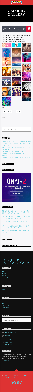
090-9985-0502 (9, 336)
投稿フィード (5, 303)
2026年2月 (5, 276)
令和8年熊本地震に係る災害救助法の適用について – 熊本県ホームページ (16, 226)
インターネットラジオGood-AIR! (16, 261)
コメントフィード (7, 305)
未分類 (3, 289)
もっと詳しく (5, 361)
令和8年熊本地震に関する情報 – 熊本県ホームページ (16, 157)
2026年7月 (5, 273)
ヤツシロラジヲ (16, 375)
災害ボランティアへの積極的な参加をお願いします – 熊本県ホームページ (16, 217)
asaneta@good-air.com (11, 339)
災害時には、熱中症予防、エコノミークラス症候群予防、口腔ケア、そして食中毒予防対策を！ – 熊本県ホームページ (16, 143)
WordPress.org (6, 307)
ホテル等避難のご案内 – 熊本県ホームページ (14, 151)
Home (6, 375)
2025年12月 (5, 278)
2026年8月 (5, 271)
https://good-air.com (10, 332)
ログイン (4, 301)
